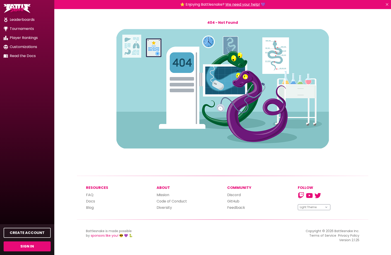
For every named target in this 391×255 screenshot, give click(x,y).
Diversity (164, 207)
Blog (90, 207)
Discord (234, 194)
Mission (163, 194)
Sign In (27, 246)
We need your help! (242, 4)
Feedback (236, 207)
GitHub (233, 201)
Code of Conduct (172, 201)
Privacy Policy (348, 235)
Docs (90, 201)
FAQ (89, 194)
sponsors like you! (104, 235)
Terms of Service (322, 235)
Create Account (27, 232)
